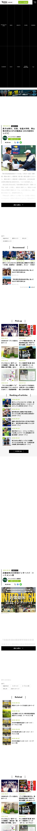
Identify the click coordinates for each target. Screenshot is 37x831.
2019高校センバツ (7, 241)
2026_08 (5, 688)
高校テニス (14, 126)
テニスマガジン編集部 (14, 137)
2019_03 (24, 238)
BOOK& (26, 67)
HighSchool (5, 238)
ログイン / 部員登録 (23, 2)
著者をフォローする (14, 139)
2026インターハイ (15, 688)
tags (33, 66)
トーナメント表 (25, 686)
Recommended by (24, 287)
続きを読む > (18, 205)
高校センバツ (15, 238)
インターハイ (15, 686)
